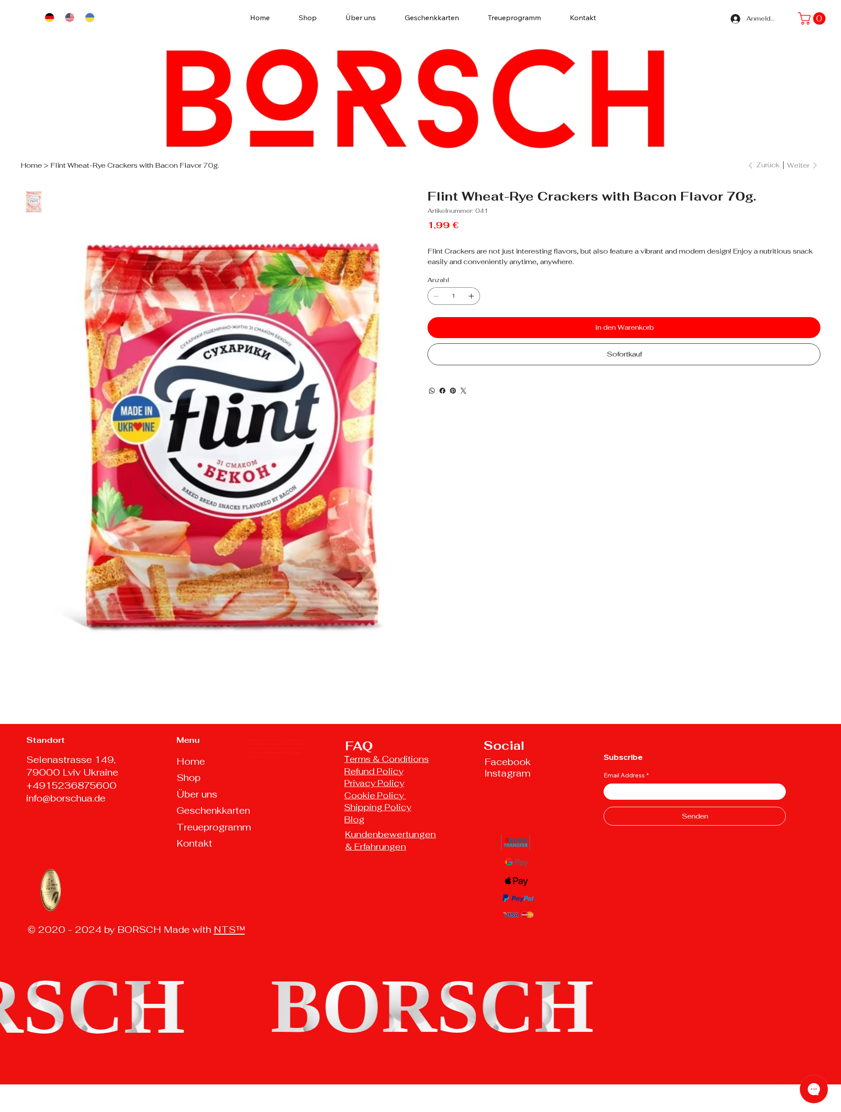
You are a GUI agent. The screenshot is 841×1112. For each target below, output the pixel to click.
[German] (49, 17)
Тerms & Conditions (386, 759)
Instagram (507, 773)
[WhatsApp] (432, 390)
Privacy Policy (374, 783)
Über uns (197, 794)
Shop (189, 778)
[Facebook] (442, 390)
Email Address (626, 775)
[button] (813, 18)
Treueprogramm (214, 827)
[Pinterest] (453, 390)
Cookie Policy (375, 795)
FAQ (359, 746)
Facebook (507, 762)
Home (191, 761)
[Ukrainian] (89, 17)
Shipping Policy (377, 807)
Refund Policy (373, 771)
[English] (69, 17)
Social (503, 745)
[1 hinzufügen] (471, 296)
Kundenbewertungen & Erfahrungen (390, 840)
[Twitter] (463, 390)
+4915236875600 (71, 785)
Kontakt (194, 843)
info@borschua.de (66, 798)
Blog (354, 819)
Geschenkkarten (213, 810)
